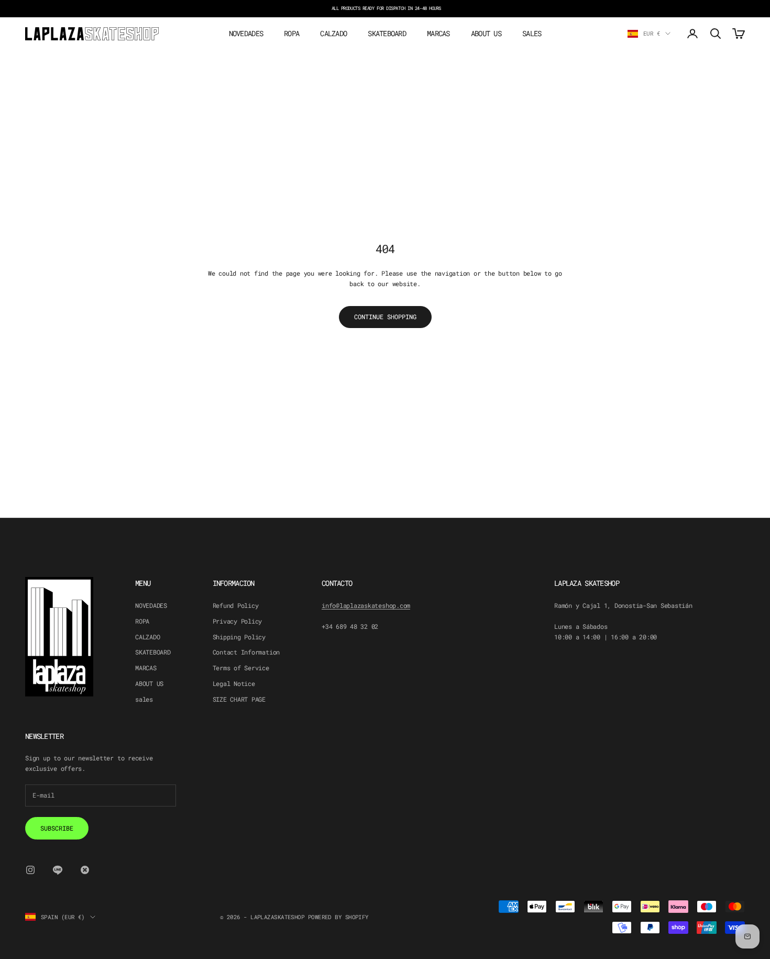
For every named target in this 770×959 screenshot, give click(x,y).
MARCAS (438, 33)
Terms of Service (241, 667)
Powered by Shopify (338, 917)
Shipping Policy (239, 637)
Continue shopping (385, 316)
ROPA (291, 33)
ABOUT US (486, 33)
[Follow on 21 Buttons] (85, 870)
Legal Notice (234, 683)
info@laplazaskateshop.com (366, 605)
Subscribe (56, 828)
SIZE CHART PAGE (239, 699)
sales (531, 33)
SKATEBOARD (387, 33)
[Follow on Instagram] (30, 870)
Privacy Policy (237, 621)
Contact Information (246, 652)
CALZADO (333, 33)
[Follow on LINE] (57, 870)
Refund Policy (236, 605)
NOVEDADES (246, 33)
